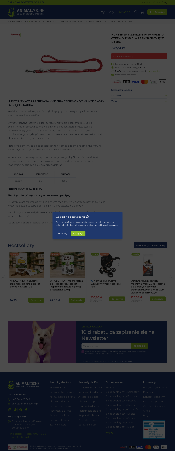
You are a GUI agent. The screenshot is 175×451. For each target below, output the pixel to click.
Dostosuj (62, 233)
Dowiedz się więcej (109, 225)
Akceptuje (78, 233)
